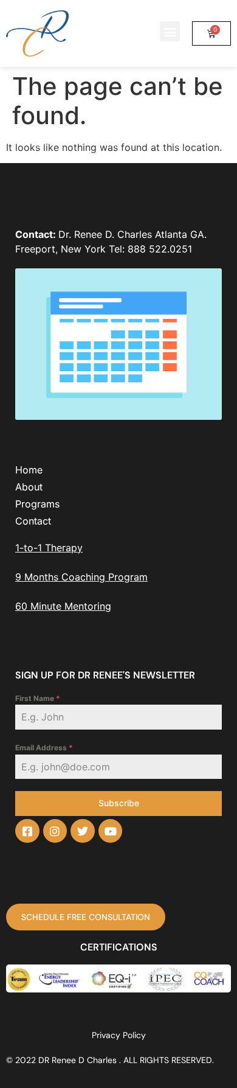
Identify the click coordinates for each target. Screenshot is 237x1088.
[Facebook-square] (27, 831)
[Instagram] (55, 831)
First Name (37, 698)
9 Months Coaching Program (81, 577)
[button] (170, 31)
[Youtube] (110, 831)
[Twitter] (82, 831)
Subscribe (118, 803)
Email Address (44, 747)
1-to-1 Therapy (49, 548)
